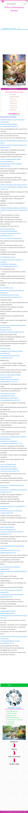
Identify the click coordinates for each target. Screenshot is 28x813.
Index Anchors (13, 89)
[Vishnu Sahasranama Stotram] (14, 69)
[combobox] (12, 4)
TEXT (18, 28)
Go (25, 4)
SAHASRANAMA (12, 28)
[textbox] (12, 4)
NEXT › (10, 685)
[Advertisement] (14, 669)
